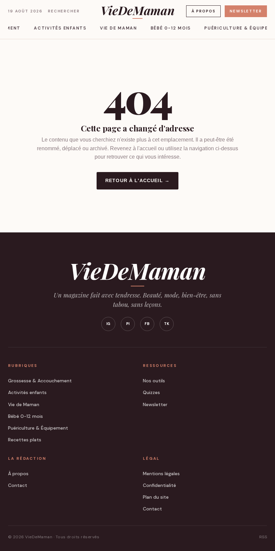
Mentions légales (161, 474)
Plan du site (156, 497)
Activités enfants (60, 28)
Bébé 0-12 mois (171, 28)
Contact (17, 485)
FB (147, 323)
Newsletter (246, 11)
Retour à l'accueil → (137, 180)
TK (167, 323)
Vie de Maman (118, 28)
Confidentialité (159, 485)
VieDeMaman (137, 11)
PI (128, 323)
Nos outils (154, 381)
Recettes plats (24, 440)
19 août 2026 (25, 11)
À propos (203, 11)
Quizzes (151, 392)
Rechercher (63, 11)
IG (108, 323)
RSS (263, 537)
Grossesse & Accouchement (40, 381)
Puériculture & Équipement (38, 428)
